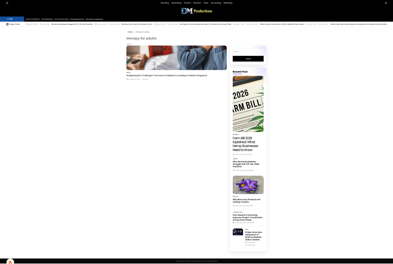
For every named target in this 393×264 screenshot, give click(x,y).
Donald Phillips (102, 24)
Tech (246, 229)
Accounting (216, 3)
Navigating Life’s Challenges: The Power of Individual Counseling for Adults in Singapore (166, 75)
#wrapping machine (77, 19)
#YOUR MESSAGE (47, 19)
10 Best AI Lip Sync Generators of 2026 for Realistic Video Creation (269, 24)
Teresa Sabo (311, 24)
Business (197, 3)
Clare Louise (33, 24)
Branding (165, 3)
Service (235, 159)
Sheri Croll (146, 79)
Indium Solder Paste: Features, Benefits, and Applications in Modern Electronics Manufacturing (349, 24)
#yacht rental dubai (61, 19)
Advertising (176, 3)
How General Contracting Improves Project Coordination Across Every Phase (193, 24)
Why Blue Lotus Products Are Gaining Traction (124, 24)
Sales (206, 3)
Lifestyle (235, 196)
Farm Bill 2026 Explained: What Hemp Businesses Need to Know (245, 144)
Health (128, 72)
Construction (237, 212)
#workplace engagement (94, 19)
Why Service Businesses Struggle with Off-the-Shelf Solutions (59, 24)
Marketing (228, 3)
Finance (187, 3)
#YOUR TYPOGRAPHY (33, 19)
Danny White (161, 24)
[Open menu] (7, 3)
